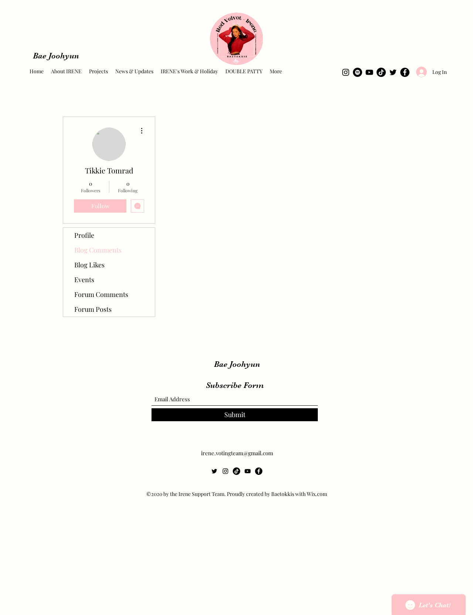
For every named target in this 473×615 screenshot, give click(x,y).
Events (84, 279)
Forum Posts (93, 309)
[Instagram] (345, 72)
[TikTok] (381, 72)
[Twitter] (393, 72)
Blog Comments (98, 250)
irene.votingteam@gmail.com (237, 453)
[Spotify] (357, 72)
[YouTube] (369, 72)
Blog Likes (89, 264)
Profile (84, 235)
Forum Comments (101, 294)
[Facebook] (404, 72)
